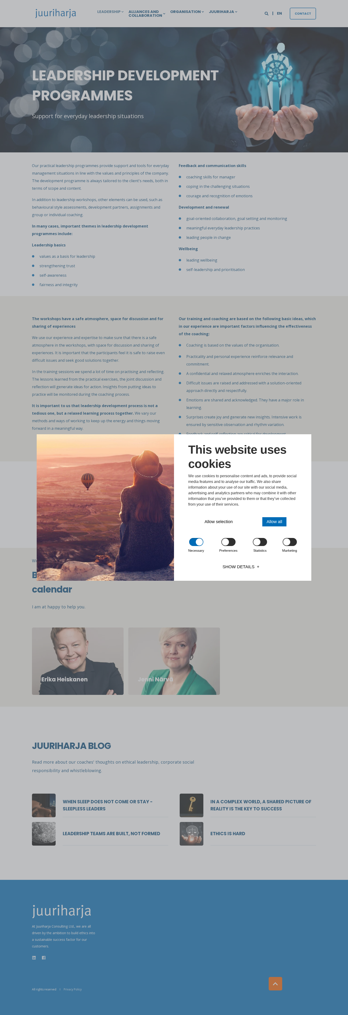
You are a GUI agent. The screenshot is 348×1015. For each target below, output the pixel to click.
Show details (238, 566)
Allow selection (219, 521)
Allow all (274, 521)
